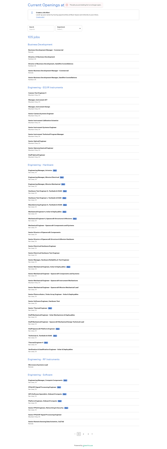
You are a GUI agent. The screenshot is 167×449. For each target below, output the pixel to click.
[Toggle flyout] (80, 28)
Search (31, 27)
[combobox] (57, 29)
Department (61, 27)
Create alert (40, 17)
